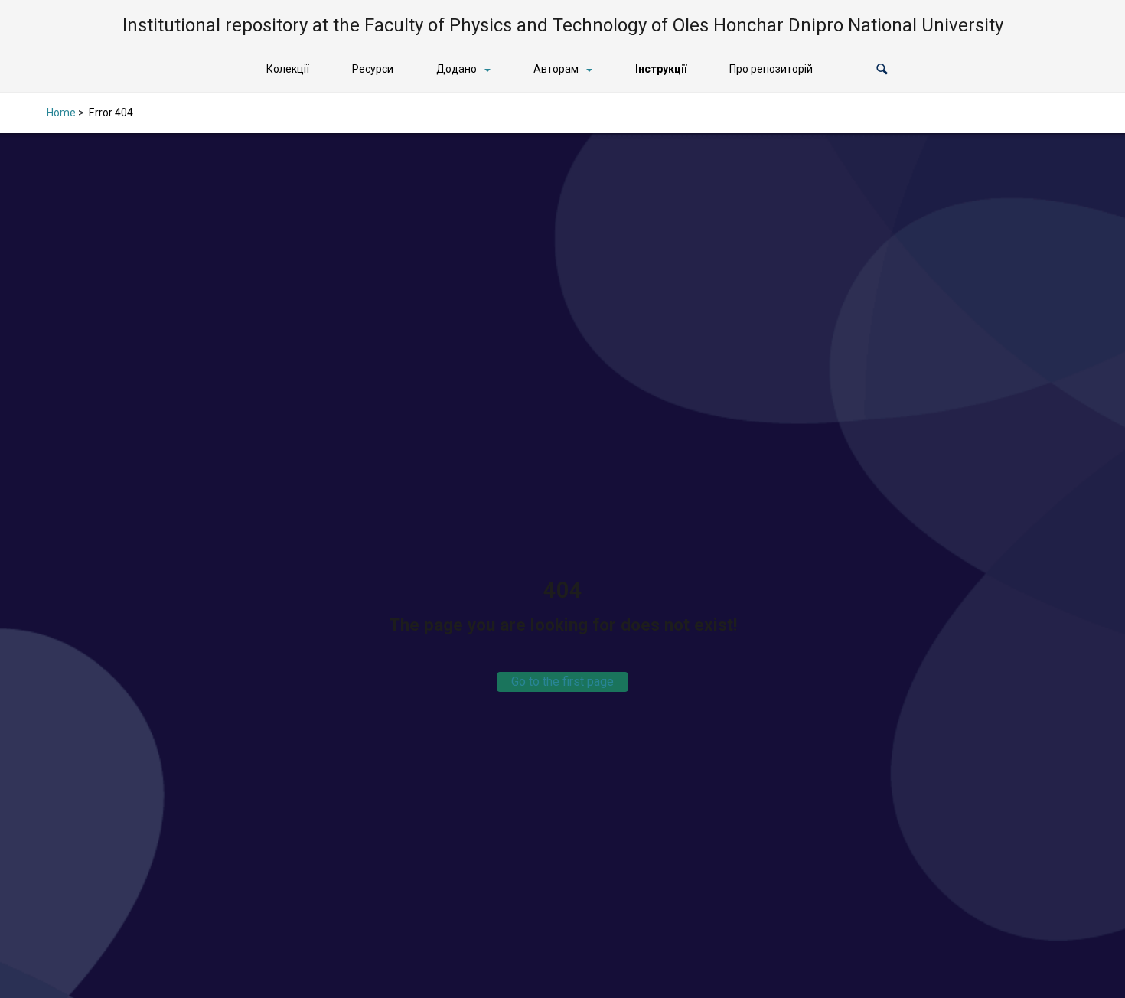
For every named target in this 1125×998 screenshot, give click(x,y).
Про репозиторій (771, 69)
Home (61, 112)
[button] (882, 69)
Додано (456, 69)
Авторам (556, 69)
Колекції (287, 69)
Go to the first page (562, 681)
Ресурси (372, 69)
